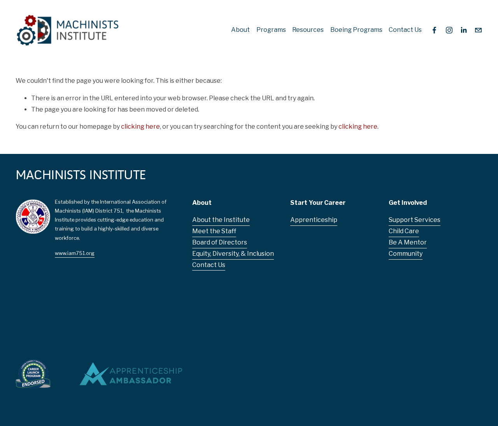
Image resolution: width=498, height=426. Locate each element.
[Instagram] (449, 30)
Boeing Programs (356, 29)
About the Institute (221, 219)
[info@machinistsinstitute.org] (478, 30)
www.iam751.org (75, 253)
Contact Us (405, 29)
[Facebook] (434, 30)
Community (406, 253)
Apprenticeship (313, 219)
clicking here (140, 126)
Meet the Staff (214, 231)
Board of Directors (219, 242)
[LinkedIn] (463, 30)
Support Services (414, 219)
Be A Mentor (408, 242)
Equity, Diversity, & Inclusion (233, 253)
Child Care (404, 231)
